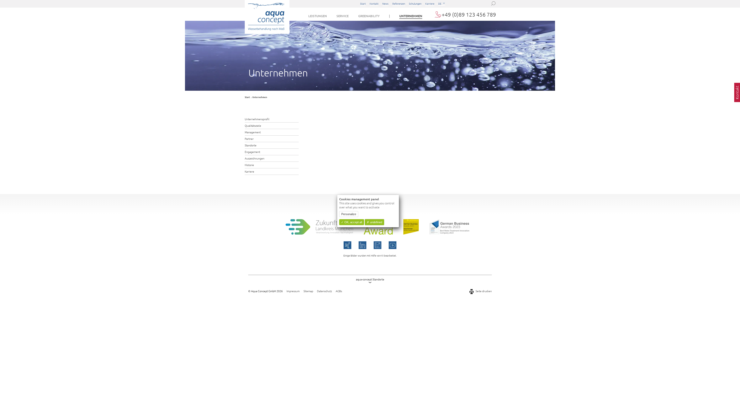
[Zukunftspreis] (319, 233)
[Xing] (347, 245)
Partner (249, 139)
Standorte (250, 145)
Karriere (429, 3)
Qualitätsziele (253, 125)
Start (363, 3)
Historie (249, 165)
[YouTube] (392, 245)
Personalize (348, 214)
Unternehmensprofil (257, 119)
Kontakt (374, 3)
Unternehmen (410, 16)
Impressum (293, 291)
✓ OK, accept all (351, 222)
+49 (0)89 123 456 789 (469, 14)
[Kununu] (377, 245)
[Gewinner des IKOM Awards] (378, 233)
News (385, 3)
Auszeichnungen (254, 158)
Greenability (369, 16)
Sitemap (308, 291)
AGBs (339, 291)
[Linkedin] (362, 245)
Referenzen (398, 3)
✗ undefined (374, 222)
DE (439, 3)
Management (253, 132)
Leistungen (317, 16)
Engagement (252, 152)
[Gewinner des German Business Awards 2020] (411, 233)
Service (342, 16)
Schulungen (415, 3)
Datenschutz (324, 291)
